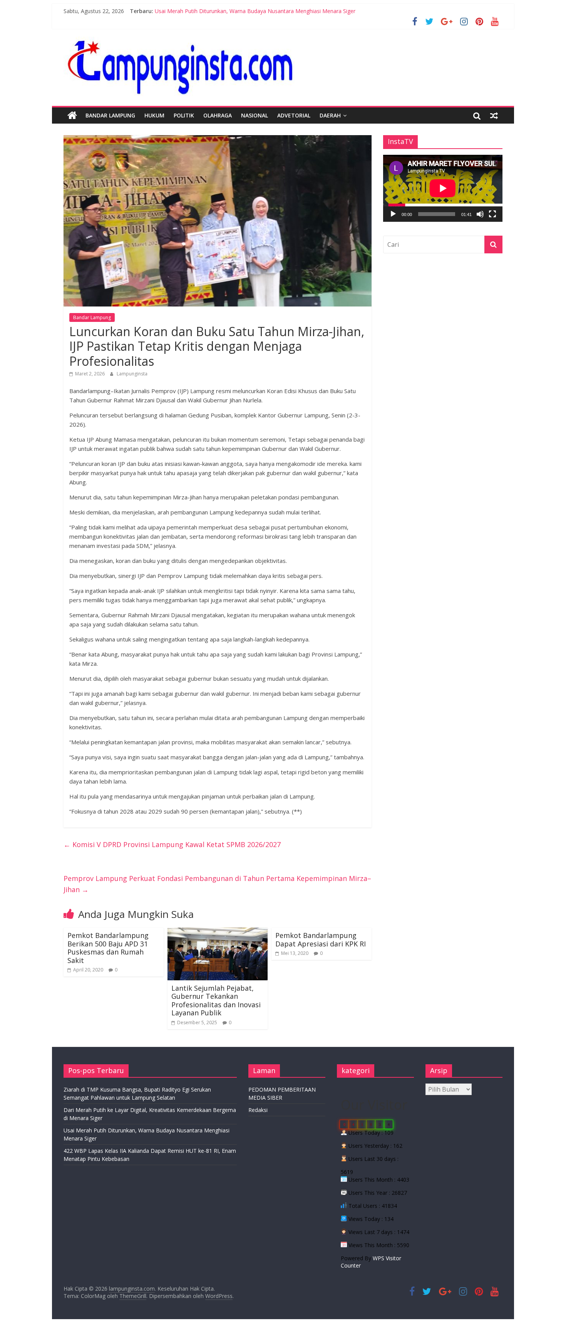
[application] (442, 188)
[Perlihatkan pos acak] (494, 115)
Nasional (254, 115)
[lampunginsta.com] (72, 115)
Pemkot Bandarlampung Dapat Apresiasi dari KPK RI (320, 939)
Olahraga (217, 115)
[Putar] (393, 214)
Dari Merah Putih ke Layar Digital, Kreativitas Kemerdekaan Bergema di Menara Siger (261, 7)
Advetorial (293, 115)
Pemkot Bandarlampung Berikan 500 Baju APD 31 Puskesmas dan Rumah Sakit (108, 948)
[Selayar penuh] (492, 214)
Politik (184, 115)
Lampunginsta (132, 373)
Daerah (330, 115)
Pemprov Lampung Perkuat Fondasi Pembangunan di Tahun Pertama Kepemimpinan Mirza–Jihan (217, 884)
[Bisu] (480, 214)
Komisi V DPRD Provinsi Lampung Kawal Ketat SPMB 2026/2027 (172, 844)
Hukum (154, 115)
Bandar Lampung (110, 115)
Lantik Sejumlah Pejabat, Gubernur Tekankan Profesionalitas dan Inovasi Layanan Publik (216, 1000)
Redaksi (258, 1110)
